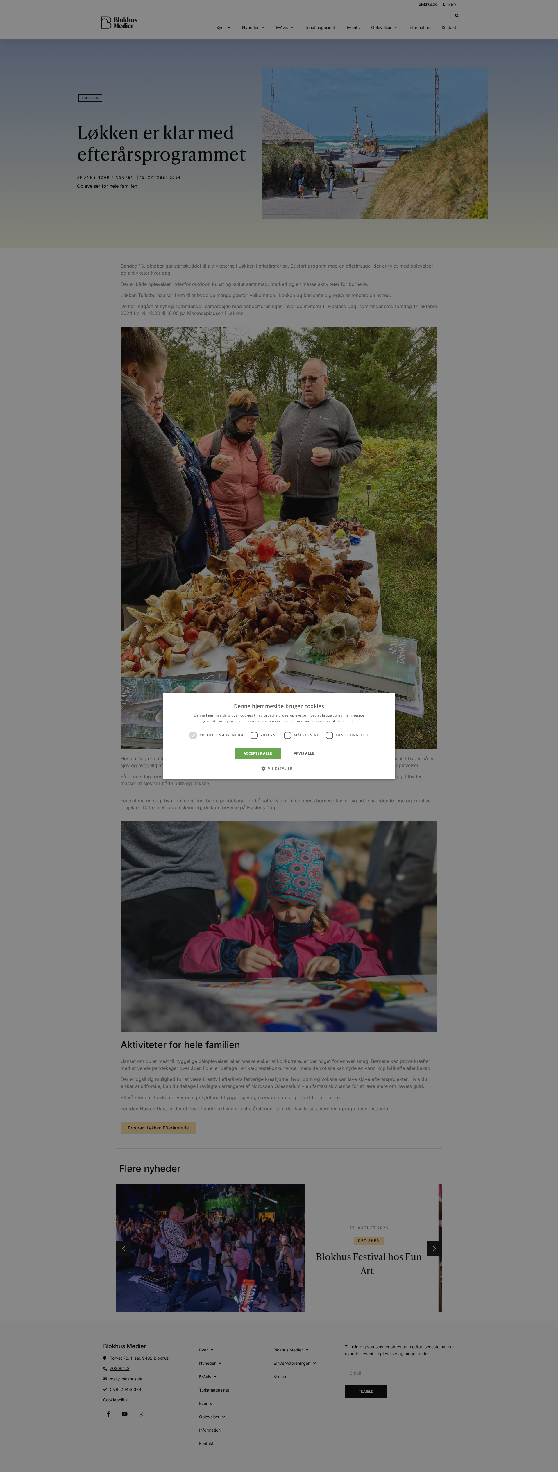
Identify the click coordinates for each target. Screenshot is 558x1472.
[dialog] (279, 736)
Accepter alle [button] (258, 753)
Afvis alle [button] (304, 753)
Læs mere (346, 721)
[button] (279, 768)
